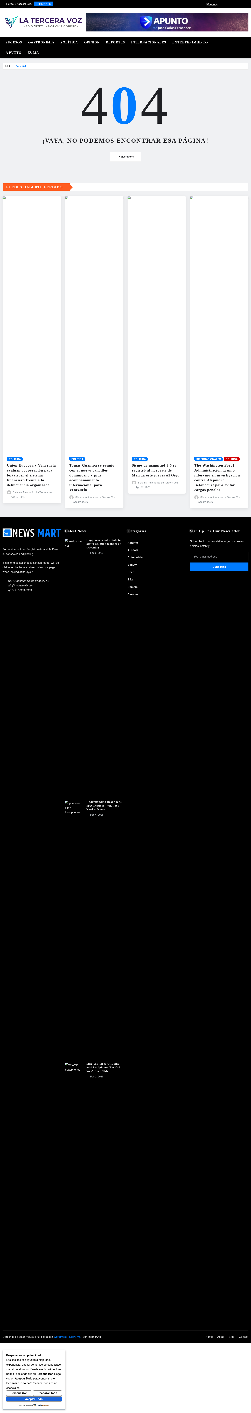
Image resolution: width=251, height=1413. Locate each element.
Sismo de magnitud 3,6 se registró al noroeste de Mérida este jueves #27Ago (155, 470)
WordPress (60, 1337)
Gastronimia (41, 42)
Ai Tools (133, 550)
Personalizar (19, 1393)
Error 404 (21, 66)
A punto (14, 52)
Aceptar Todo (34, 1399)
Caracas (133, 594)
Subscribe (219, 567)
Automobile (135, 557)
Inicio (8, 66)
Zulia (33, 52)
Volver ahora (126, 156)
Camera (133, 587)
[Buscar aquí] (247, 41)
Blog (231, 1337)
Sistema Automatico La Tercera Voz (33, 492)
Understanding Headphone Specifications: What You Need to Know (104, 805)
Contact (243, 1337)
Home (209, 1337)
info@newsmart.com (20, 585)
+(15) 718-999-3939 (20, 590)
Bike (130, 579)
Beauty (132, 565)
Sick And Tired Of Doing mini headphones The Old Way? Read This (103, 1067)
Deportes (115, 42)
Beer (131, 572)
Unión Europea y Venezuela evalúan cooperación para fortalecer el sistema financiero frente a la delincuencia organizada (31, 475)
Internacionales (148, 42)
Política (69, 42)
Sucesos (14, 42)
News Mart (75, 1337)
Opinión (92, 42)
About (220, 1337)
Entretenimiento (190, 42)
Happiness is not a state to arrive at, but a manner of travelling (103, 544)
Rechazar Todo (47, 1393)
